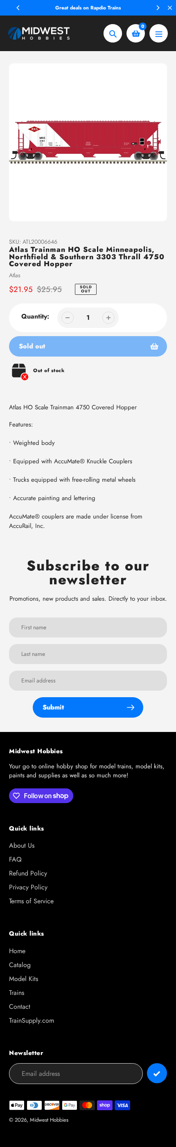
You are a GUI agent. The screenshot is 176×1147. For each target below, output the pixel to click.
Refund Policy (28, 873)
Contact (19, 1006)
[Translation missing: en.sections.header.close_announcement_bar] (170, 8)
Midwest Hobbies (49, 1120)
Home (17, 951)
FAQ (15, 859)
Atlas (14, 275)
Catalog (20, 965)
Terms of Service (31, 901)
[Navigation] (158, 33)
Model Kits (23, 978)
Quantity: (35, 316)
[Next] (157, 8)
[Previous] (18, 8)
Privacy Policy (28, 887)
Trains (16, 992)
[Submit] (157, 1073)
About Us (21, 845)
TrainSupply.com (31, 1020)
